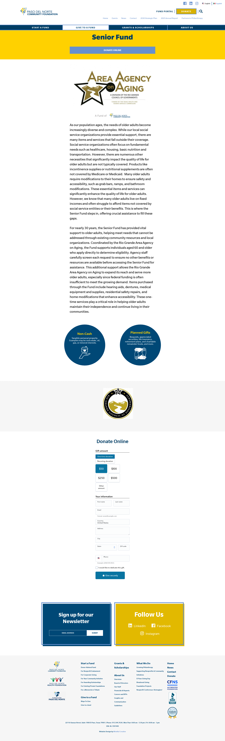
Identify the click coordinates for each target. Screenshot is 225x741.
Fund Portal (164, 11)
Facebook (164, 626)
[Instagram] (196, 3)
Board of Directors (121, 683)
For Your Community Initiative (92, 679)
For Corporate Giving (88, 675)
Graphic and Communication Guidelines (120, 701)
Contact (133, 18)
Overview (117, 679)
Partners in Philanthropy (192, 18)
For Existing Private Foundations (93, 686)
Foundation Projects (144, 686)
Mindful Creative (119, 731)
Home (105, 18)
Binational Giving (143, 682)
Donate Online (112, 50)
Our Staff (117, 687)
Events (115, 18)
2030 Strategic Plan (149, 18)
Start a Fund (40, 27)
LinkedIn (140, 626)
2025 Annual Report (169, 18)
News (123, 18)
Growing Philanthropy (145, 667)
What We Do (143, 663)
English (207, 3)
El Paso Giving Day (143, 679)
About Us (187, 27)
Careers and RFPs (120, 694)
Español (219, 3)
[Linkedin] (190, 3)
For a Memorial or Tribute (90, 690)
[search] (200, 11)
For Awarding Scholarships (91, 682)
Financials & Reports (121, 690)
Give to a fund (86, 705)
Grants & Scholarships (138, 27)
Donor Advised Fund (88, 667)
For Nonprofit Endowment (90, 671)
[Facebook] (184, 3)
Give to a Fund (85, 27)
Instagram (152, 633)
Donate (186, 11)
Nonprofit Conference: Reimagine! (149, 690)
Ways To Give (86, 701)
